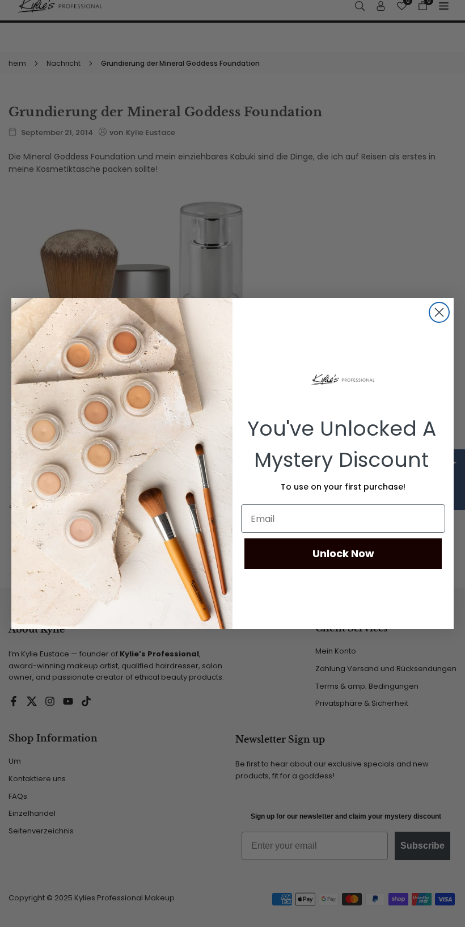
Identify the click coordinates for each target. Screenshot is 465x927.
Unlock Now (343, 553)
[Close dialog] (439, 312)
